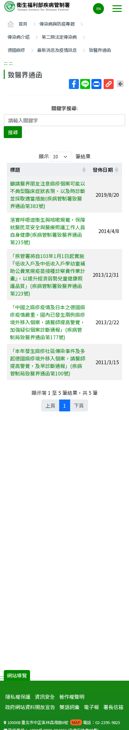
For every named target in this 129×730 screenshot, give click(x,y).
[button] (84, 169)
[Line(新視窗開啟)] (85, 84)
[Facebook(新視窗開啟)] (74, 84)
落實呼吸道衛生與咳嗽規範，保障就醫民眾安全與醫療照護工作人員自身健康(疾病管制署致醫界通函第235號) (47, 231)
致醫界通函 (100, 50)
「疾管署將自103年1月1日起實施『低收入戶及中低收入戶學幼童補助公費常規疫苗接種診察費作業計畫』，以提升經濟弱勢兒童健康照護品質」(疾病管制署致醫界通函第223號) (47, 274)
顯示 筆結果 (64, 156)
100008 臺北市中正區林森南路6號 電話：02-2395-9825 (63, 722)
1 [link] (64, 405)
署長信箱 (113, 707)
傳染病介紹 (18, 36)
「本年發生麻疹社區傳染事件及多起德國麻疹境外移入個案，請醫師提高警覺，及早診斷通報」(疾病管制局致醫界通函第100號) (47, 362)
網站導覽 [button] (17, 675)
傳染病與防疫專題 (57, 23)
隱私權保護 (17, 696)
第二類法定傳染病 (59, 36)
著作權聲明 (71, 696)
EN (98, 8)
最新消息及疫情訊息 (57, 50)
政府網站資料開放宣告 (30, 707)
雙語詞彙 (69, 707)
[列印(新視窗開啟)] (96, 84)
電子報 (91, 707)
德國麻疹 (16, 50)
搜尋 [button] (13, 132)
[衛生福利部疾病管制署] (37, 6)
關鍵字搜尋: (64, 108)
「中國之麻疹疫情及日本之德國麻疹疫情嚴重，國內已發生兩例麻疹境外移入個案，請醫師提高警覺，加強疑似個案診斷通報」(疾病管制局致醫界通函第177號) (47, 322)
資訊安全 (45, 696)
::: (6, 63)
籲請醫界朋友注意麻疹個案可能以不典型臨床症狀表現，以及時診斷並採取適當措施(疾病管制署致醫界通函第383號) (47, 195)
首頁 (22, 23)
